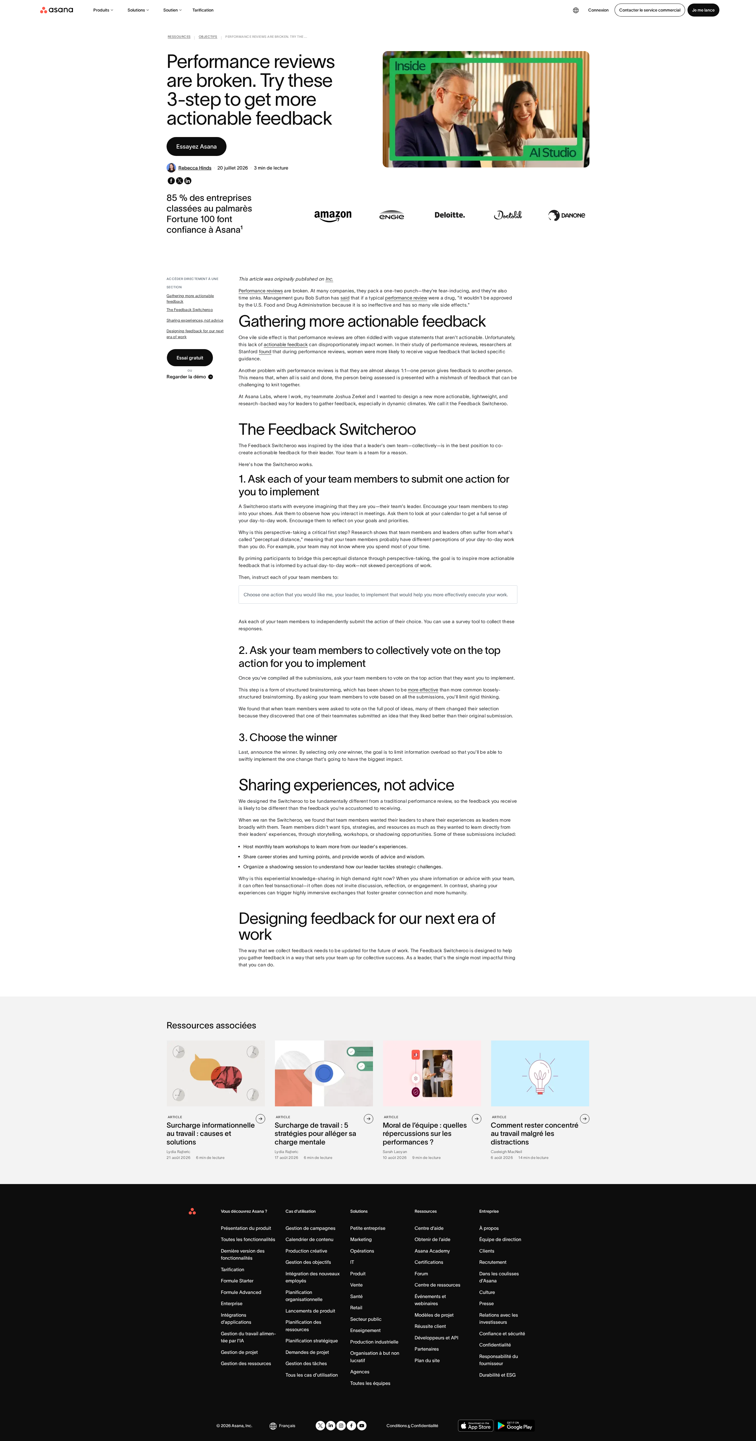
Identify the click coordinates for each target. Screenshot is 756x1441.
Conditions (397, 1425)
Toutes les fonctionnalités (248, 1239)
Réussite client (430, 1326)
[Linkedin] (330, 1425)
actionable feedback (286, 344)
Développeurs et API (436, 1337)
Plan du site (427, 1360)
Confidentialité (495, 1344)
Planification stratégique (312, 1340)
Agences (359, 1371)
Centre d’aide (429, 1228)
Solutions (136, 10)
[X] (320, 1425)
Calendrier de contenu (309, 1239)
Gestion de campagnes (310, 1228)
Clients (486, 1250)
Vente (356, 1284)
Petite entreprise (367, 1228)
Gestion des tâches (306, 1363)
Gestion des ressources (246, 1363)
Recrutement (492, 1262)
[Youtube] (361, 1425)
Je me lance (703, 10)
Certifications (429, 1262)
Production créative (306, 1250)
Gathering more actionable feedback (190, 299)
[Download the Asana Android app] (515, 1426)
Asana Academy (432, 1250)
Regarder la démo (186, 377)
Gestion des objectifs (308, 1262)
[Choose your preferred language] (575, 10)
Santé (356, 1296)
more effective (423, 689)
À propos (489, 1228)
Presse (486, 1303)
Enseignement (365, 1330)
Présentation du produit (246, 1228)
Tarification (203, 10)
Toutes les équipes (370, 1383)
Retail (356, 1307)
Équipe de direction (500, 1239)
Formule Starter (237, 1280)
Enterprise (231, 1303)
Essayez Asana (196, 146)
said (345, 297)
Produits (101, 10)
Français (287, 1425)
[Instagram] (341, 1425)
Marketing (361, 1239)
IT (352, 1262)
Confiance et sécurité (502, 1333)
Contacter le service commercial (649, 10)
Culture (487, 1292)
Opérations (362, 1250)
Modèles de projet (434, 1315)
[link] (179, 38)
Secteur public (366, 1319)
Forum (421, 1273)
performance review (406, 297)
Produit (358, 1273)
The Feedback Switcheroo (190, 309)
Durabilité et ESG (497, 1375)
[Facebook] (351, 1425)
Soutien (170, 10)
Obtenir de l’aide (432, 1239)
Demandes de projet (307, 1352)
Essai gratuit (190, 357)
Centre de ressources (437, 1284)
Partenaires (427, 1349)
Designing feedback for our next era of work (195, 334)
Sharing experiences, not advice (195, 320)
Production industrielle (374, 1341)
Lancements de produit (310, 1310)
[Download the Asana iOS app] (475, 1426)
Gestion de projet (239, 1352)
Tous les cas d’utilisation (312, 1375)
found (265, 351)
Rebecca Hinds (194, 167)
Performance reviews (261, 290)
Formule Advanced (241, 1292)
